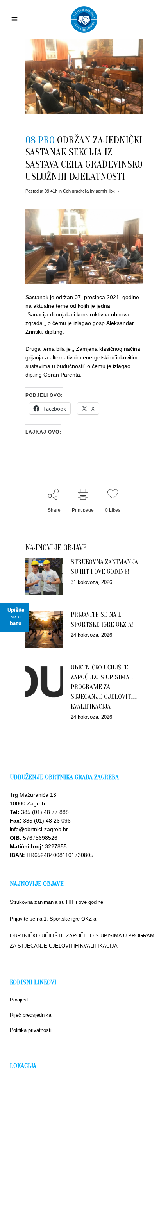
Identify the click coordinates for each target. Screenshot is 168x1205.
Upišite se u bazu (15, 616)
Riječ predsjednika (30, 1015)
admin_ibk (105, 191)
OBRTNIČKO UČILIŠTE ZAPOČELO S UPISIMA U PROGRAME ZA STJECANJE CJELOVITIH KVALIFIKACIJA (104, 687)
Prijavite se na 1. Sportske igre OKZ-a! (54, 919)
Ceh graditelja (76, 191)
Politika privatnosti (31, 1030)
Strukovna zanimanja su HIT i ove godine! (57, 902)
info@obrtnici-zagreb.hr (39, 829)
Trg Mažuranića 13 (33, 795)
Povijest (19, 1000)
